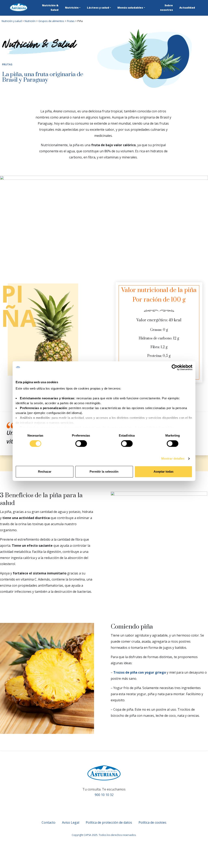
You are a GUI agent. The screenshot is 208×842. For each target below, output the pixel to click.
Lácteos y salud (98, 7)
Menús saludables (130, 7)
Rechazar (44, 471)
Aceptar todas (163, 471)
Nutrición (72, 7)
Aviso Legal (70, 822)
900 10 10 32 (104, 795)
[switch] (81, 443)
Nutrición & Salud (50, 7)
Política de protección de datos (109, 822)
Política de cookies (152, 822)
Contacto (48, 822)
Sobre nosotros (166, 7)
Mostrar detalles (173, 458)
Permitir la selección (104, 471)
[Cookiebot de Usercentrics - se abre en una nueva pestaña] (174, 367)
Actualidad (187, 7)
